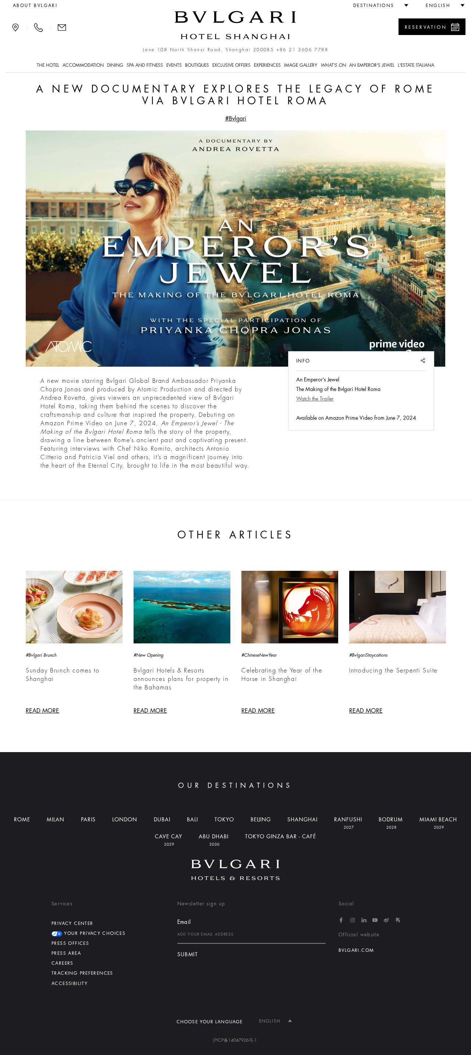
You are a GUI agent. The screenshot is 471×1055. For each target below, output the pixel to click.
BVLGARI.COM (356, 950)
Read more (42, 711)
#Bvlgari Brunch (41, 655)
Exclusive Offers (231, 65)
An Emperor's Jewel (371, 65)
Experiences (267, 65)
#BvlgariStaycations (368, 655)
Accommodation (83, 65)
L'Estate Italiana (416, 65)
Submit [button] (187, 954)
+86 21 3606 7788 (302, 50)
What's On (333, 65)
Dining (115, 65)
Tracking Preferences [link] (82, 973)
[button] (378, 5)
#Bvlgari (235, 119)
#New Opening (148, 655)
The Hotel (48, 65)
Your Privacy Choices (93, 933)
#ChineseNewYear (259, 655)
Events (174, 65)
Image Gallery (300, 65)
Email (184, 922)
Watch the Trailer (315, 398)
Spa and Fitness (145, 65)
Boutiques (197, 65)
